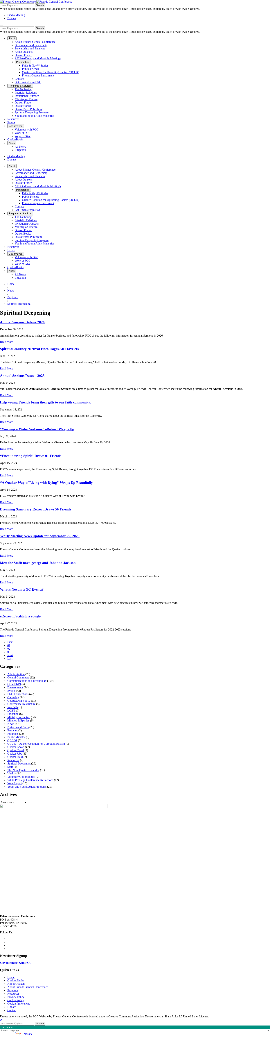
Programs (12, 297)
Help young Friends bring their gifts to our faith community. (45, 402)
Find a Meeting (16, 15)
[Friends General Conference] (54, 1)
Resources (13, 760)
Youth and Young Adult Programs (26, 786)
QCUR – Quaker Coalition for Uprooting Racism (36, 743)
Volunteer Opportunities (21, 776)
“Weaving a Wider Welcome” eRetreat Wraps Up (37, 429)
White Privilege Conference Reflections (30, 780)
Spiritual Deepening (18, 303)
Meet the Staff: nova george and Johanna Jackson (38, 563)
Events (11, 690)
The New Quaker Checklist (23, 770)
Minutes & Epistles (18, 720)
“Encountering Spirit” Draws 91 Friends (30, 456)
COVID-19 (14, 684)
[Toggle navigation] (1, 25)
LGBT (11, 710)
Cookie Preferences (18, 1003)
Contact (11, 1010)
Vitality (11, 773)
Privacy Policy (15, 996)
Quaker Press (15, 756)
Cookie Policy (15, 1000)
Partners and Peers (18, 727)
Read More (6, 341)
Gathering (13, 697)
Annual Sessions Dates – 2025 (22, 376)
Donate (11, 18)
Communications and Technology (26, 680)
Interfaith (12, 707)
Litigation (13, 713)
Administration (16, 674)
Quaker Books (15, 746)
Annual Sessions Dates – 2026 (22, 322)
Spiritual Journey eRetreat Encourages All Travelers (39, 349)
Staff (10, 766)
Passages (12, 730)
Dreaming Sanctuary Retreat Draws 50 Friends (35, 509)
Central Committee (18, 677)
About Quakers (16, 983)
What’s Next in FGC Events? (22, 589)
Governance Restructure (21, 703)
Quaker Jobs (14, 753)
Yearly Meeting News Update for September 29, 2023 (40, 536)
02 (8, 648)
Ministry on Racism (18, 717)
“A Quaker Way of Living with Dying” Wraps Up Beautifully (46, 483)
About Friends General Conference (27, 987)
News (10, 290)
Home (11, 283)
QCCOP (12, 740)
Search (40, 5)
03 (8, 651)
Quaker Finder (15, 980)
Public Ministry (16, 737)
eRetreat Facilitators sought (20, 616)
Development (15, 687)
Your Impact (14, 783)
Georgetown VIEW (18, 700)
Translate (27, 1033)
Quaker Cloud (15, 750)
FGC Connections (17, 694)
